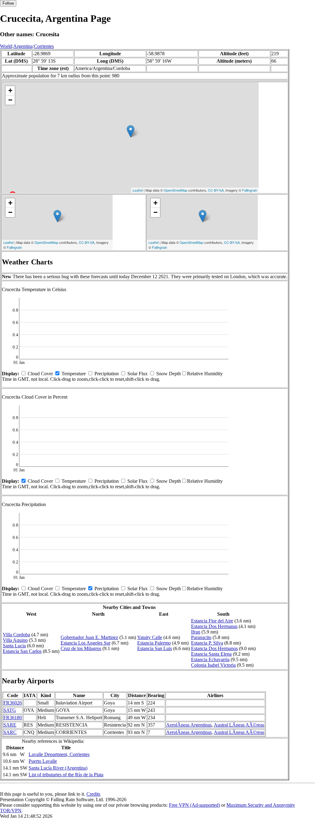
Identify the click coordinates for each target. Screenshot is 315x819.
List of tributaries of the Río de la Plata (66, 774)
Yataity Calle (149, 637)
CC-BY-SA (216, 190)
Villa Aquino (15, 640)
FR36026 (12, 702)
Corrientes (44, 46)
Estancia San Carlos (22, 651)
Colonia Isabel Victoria (213, 665)
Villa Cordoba (16, 634)
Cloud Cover (40, 373)
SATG (9, 710)
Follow (8, 3)
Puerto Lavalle (43, 761)
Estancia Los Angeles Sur (85, 642)
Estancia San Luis (154, 648)
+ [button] (10, 90)
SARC (10, 732)
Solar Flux (137, 373)
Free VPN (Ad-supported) (194, 805)
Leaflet (138, 190)
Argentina (23, 46)
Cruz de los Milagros (81, 648)
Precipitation (106, 373)
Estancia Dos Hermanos (214, 648)
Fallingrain (249, 190)
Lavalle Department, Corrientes (59, 754)
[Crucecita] (130, 131)
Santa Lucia (14, 645)
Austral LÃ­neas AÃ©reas (239, 724)
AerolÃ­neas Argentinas (189, 724)
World (6, 46)
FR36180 (12, 717)
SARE (9, 724)
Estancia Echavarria (210, 659)
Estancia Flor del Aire (212, 620)
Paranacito (201, 637)
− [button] (10, 100)
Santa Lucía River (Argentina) (58, 767)
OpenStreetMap (175, 190)
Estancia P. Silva (207, 642)
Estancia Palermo (154, 642)
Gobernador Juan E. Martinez (89, 637)
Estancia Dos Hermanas (214, 626)
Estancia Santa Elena (211, 654)
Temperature (74, 373)
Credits (93, 794)
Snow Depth (168, 373)
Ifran (195, 631)
